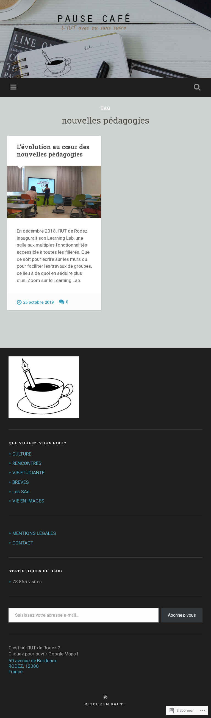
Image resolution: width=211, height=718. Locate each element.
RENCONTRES (26, 463)
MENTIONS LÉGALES (34, 533)
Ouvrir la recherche (196, 87)
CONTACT (22, 543)
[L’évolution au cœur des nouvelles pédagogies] (54, 192)
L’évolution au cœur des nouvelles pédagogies (53, 150)
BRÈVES (20, 482)
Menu (14, 87)
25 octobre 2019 (38, 302)
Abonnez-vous (182, 615)
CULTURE (21, 454)
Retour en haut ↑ (105, 704)
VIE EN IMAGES (28, 501)
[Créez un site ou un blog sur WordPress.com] (105, 697)
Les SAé (20, 491)
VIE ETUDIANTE (28, 472)
